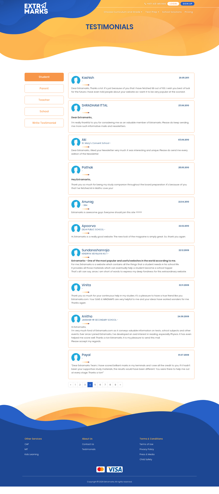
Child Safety (146, 459)
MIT (26, 449)
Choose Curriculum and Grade (122, 11)
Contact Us (88, 444)
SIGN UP (187, 3)
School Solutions (172, 11)
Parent (44, 88)
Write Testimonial (44, 123)
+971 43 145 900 (156, 3)
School (44, 111)
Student (44, 77)
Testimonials (88, 449)
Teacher (44, 100)
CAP (27, 444)
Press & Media (147, 454)
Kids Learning (32, 454)
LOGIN (173, 3)
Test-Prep (151, 11)
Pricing (189, 11)
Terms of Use (146, 444)
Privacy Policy (147, 449)
